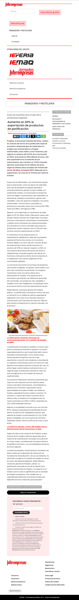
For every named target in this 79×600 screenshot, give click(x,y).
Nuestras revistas (17, 83)
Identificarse (49, 562)
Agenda (14, 36)
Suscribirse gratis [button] (50, 12)
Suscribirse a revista (52, 571)
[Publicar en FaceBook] (28, 136)
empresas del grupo (25, 540)
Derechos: (18, 542)
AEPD (36, 548)
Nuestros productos (18, 89)
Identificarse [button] (17, 23)
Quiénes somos (16, 585)
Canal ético (15, 579)
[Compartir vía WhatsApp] (43, 136)
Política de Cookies (52, 582)
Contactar (14, 94)
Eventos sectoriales (59, 148)
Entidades (16, 42)
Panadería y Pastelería (20, 30)
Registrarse (49, 565)
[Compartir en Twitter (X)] (33, 136)
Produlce (10, 141)
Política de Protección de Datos (27, 550)
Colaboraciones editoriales (54, 585)
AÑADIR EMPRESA (15, 591)
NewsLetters (49, 568)
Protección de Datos (52, 579)
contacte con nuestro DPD (33, 545)
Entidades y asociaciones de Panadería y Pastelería (61, 121)
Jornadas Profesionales (60, 139)
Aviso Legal (30, 527)
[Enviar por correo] (22, 136)
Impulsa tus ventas (58, 141)
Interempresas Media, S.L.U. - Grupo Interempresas (42, 597)
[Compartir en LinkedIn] (38, 136)
